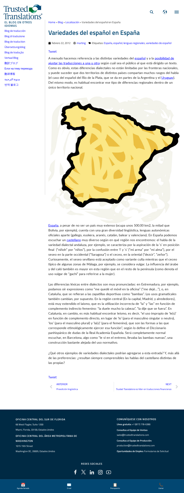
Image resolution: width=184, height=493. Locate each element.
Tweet (52, 51)
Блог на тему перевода (18, 68)
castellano (74, 240)
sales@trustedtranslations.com (133, 435)
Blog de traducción (15, 31)
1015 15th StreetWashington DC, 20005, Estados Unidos (35, 448)
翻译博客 (9, 74)
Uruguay (167, 78)
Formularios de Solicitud (156, 451)
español (117, 43)
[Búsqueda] (152, 12)
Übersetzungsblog (14, 47)
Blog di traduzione (14, 36)
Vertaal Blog (11, 58)
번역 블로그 (11, 85)
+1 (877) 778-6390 (141, 424)
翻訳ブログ (11, 63)
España (108, 43)
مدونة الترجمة (12, 79)
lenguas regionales (134, 43)
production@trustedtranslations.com (136, 445)
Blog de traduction (14, 41)
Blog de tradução (14, 52)
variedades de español (158, 43)
